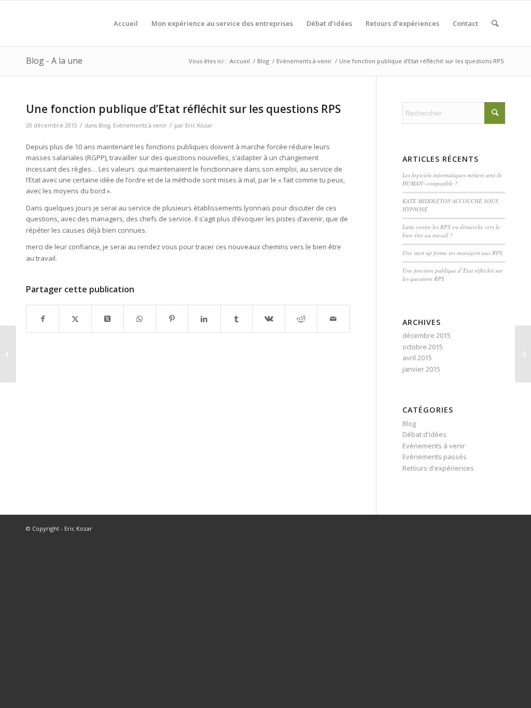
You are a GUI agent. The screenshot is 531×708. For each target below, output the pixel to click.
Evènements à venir (140, 125)
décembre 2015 (426, 335)
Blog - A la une (54, 60)
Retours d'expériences (438, 468)
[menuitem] (126, 23)
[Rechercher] (495, 23)
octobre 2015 (422, 346)
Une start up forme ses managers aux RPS (452, 253)
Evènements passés (434, 456)
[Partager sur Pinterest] (172, 318)
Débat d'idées (424, 434)
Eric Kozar (199, 125)
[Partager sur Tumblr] (237, 318)
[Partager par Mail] (333, 318)
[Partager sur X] (75, 318)
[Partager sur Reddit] (301, 318)
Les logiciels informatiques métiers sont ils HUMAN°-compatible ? (452, 179)
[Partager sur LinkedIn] (204, 318)
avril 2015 (417, 357)
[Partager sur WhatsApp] (140, 318)
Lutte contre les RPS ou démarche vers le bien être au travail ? (451, 231)
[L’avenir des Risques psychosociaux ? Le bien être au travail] (8, 354)
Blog (104, 125)
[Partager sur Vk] (269, 318)
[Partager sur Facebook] (42, 318)
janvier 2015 (421, 369)
